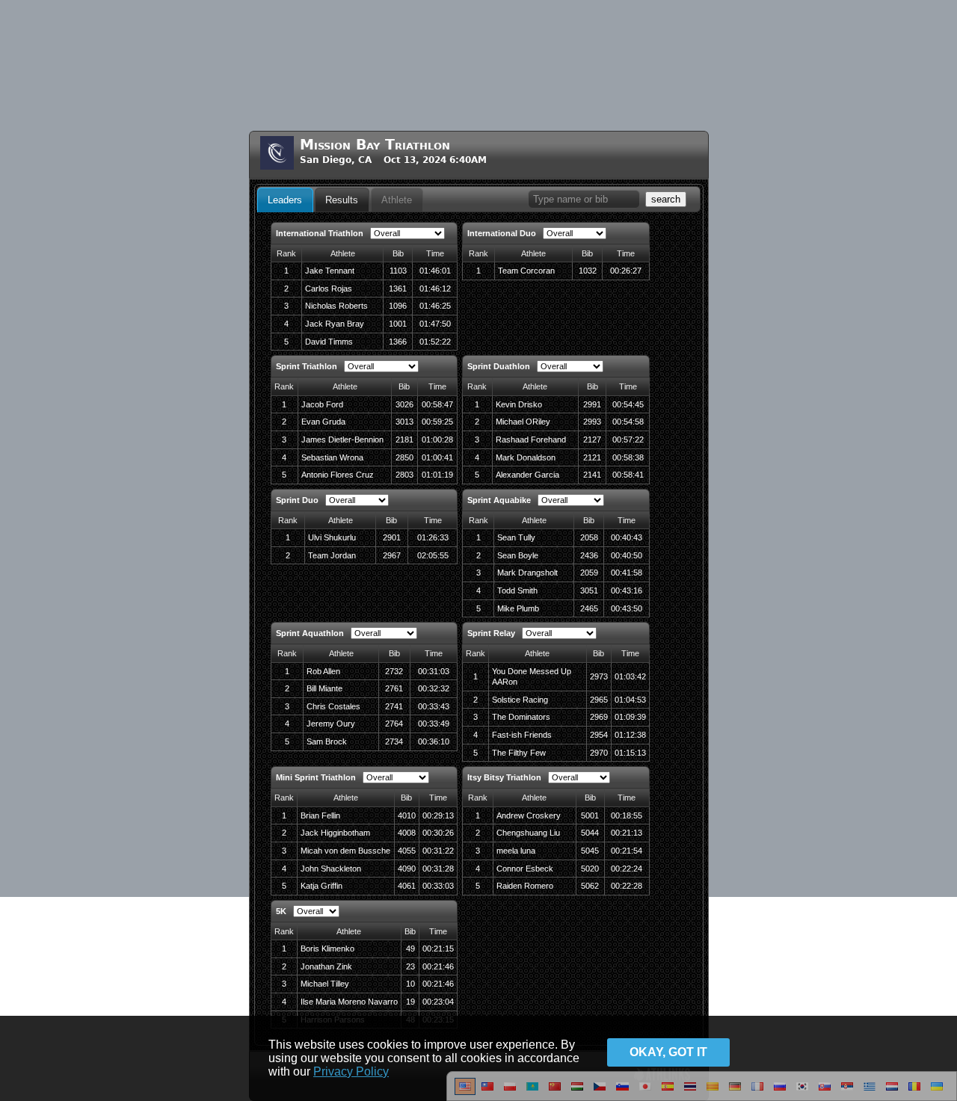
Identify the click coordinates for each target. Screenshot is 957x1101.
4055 (407, 850)
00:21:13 (626, 832)
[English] (465, 1092)
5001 (590, 815)
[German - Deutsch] (734, 1092)
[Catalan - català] (712, 1092)
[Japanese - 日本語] (645, 1092)
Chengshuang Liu (528, 832)
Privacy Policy (351, 1071)
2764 (394, 723)
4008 (407, 832)
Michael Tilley (325, 983)
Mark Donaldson (526, 457)
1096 (398, 305)
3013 (404, 421)
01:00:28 (437, 439)
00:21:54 (626, 850)
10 (410, 983)
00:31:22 (438, 850)
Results (341, 200)
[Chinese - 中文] (487, 1092)
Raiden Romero (524, 885)
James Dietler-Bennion (342, 439)
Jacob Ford (322, 404)
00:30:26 (438, 832)
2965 (599, 699)
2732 (394, 671)
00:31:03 (433, 671)
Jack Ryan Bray (334, 323)
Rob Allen (323, 671)
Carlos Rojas (328, 288)
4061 (407, 885)
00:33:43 (433, 706)
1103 (398, 270)
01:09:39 (630, 716)
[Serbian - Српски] (847, 1092)
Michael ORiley (523, 421)
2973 (599, 676)
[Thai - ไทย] (690, 1092)
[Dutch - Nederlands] (891, 1092)
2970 (599, 752)
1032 (588, 270)
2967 (392, 555)
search (665, 199)
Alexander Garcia (527, 474)
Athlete (396, 200)
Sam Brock (327, 741)
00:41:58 (626, 572)
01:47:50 (435, 323)
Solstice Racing (520, 699)
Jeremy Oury (331, 723)
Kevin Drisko (519, 404)
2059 (589, 572)
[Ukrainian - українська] (936, 1092)
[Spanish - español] (667, 1092)
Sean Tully (516, 537)
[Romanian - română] (914, 1092)
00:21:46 (438, 966)
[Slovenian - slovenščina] (622, 1092)
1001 (398, 323)
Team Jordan (332, 555)
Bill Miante (324, 688)
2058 (589, 537)
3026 (404, 404)
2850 (404, 457)
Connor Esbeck (524, 868)
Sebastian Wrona (332, 457)
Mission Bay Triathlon (375, 144)
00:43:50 (626, 608)
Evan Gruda (323, 421)
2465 (589, 608)
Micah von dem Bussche (345, 850)
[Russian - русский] (779, 1092)
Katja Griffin (321, 885)
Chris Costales (333, 706)
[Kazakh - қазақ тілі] (532, 1092)
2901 (392, 537)
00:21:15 (438, 948)
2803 (404, 474)
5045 (590, 850)
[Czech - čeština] (599, 1092)
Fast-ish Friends (522, 734)
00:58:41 (628, 474)
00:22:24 (626, 868)
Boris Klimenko (327, 948)
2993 (592, 421)
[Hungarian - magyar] (577, 1092)
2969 (599, 716)
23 (410, 966)
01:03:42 (630, 676)
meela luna (515, 850)
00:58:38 (628, 457)
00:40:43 (626, 537)
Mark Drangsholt (527, 572)
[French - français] (757, 1092)
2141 (592, 474)
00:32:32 (433, 688)
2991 (592, 404)
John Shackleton (331, 868)
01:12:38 (630, 734)
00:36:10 (433, 741)
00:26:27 (625, 270)
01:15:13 (630, 752)
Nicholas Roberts (336, 305)
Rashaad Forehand (531, 439)
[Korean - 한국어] (802, 1092)
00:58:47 (437, 404)
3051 (589, 590)
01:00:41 (437, 457)
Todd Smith (517, 590)
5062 (590, 885)
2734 (394, 741)
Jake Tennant (329, 270)
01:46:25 (435, 305)
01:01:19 (437, 474)
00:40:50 (626, 555)
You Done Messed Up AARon (531, 677)
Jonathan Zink (326, 966)
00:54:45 (628, 404)
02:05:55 (433, 555)
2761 (394, 688)
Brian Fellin (320, 815)
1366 (398, 341)
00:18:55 (626, 815)
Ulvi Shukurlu (332, 537)
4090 (407, 868)
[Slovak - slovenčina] (824, 1092)
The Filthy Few (519, 752)
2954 (599, 734)
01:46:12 (435, 288)
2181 (404, 439)
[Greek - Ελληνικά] (869, 1092)
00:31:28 (438, 868)
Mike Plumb (518, 608)
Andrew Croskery (528, 815)
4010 (407, 815)
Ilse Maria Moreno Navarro (349, 1001)
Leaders (285, 200)
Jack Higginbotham (335, 832)
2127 (592, 439)
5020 (590, 868)
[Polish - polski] (509, 1092)
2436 (589, 555)
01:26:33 (433, 537)
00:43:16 (626, 590)
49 (410, 948)
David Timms (329, 341)
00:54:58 (628, 421)
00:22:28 (626, 885)
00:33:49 (433, 723)
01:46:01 (435, 270)
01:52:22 (435, 341)
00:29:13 (438, 815)
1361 (398, 288)
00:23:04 (438, 1001)
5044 (590, 832)
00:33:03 (438, 885)
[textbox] (584, 199)
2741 (394, 706)
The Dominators (521, 716)
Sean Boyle (517, 555)
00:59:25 (437, 421)
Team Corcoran (526, 270)
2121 (592, 457)
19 (410, 1001)
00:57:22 (628, 439)
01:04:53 (630, 699)
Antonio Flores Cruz (337, 474)
